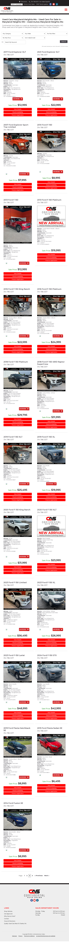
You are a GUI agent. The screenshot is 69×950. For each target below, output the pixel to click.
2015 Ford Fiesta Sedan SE (49, 728)
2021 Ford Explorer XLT (48, 52)
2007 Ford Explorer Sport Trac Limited (16, 126)
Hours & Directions (9, 921)
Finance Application (18, 115)
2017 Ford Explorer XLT (15, 52)
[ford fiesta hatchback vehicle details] (18, 747)
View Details (17, 109)
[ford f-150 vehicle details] (51, 141)
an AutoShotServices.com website (45, 936)
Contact (6, 918)
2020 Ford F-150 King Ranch (17, 510)
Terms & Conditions (29, 936)
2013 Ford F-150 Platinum (49, 200)
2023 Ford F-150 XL (46, 582)
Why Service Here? (9, 916)
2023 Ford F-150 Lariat (14, 655)
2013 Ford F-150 (11, 200)
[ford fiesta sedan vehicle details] (51, 744)
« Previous (39, 875)
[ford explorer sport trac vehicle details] (18, 143)
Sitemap (14, 936)
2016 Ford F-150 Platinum (49, 289)
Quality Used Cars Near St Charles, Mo (15, 923)
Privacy (20, 936)
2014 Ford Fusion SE (13, 803)
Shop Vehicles (8, 911)
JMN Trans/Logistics (42, 4)
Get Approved (8, 914)
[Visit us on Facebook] (50, 4)
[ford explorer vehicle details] (18, 68)
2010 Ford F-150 (44, 125)
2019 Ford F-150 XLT (13, 437)
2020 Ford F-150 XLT (47, 510)
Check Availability (17, 112)
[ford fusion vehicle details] (18, 819)
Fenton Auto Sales (29, 4)
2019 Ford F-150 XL (46, 437)
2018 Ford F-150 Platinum (16, 362)
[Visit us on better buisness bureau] (57, 4)
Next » (46, 875)
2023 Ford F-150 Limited (15, 582)
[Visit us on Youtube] (53, 4)
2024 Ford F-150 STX (47, 655)
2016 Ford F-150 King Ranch (17, 289)
